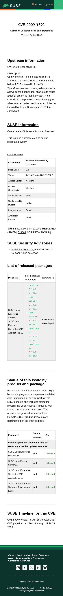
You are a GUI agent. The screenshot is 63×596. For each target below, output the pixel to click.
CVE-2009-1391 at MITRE (21, 67)
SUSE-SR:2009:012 (22, 249)
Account (39, 4)
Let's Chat (25, 560)
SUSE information (23, 125)
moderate (12, 142)
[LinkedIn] (38, 567)
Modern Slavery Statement (36, 555)
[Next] (39, 35)
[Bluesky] (45, 567)
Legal (19, 555)
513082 (22, 232)
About (11, 558)
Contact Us (13, 560)
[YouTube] (18, 567)
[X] (31, 567)
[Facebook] (24, 567)
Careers (11, 555)
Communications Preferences (30, 558)
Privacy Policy (24, 591)
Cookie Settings (46, 588)
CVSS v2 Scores (15, 154)
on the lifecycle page (32, 421)
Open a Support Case (35, 581)
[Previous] (25, 35)
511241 (37, 228)
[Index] (33, 35)
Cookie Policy (38, 591)
